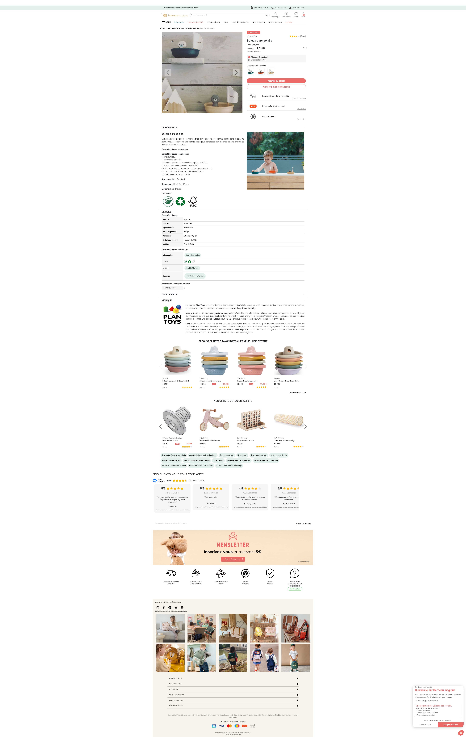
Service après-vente (223, 715)
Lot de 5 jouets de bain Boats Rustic (286, 381)
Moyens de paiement (194, 715)
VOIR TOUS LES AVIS (303, 523)
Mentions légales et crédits (270, 715)
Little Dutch (204, 378)
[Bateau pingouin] (261, 71)
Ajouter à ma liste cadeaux (276, 87)
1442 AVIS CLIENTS (196, 480)
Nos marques (259, 22)
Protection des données (254, 715)
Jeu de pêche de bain (259, 455)
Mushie (165, 378)
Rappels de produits (240, 715)
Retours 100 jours (280, 7)
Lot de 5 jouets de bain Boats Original (175, 381)
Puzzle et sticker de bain (171, 460)
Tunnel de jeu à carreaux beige (284, 440)
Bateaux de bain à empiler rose (247, 381)
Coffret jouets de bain (278, 455)
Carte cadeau (172, 715)
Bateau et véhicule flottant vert (201, 466)
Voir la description (253, 45)
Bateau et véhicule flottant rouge (229, 466)
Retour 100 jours (182, 715)
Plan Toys (187, 219)
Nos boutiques (275, 22)
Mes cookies (233, 717)
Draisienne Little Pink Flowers (210, 440)
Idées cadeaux (213, 22)
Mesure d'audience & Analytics (427, 713)
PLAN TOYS (252, 36)
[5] (187, 387)
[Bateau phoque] (271, 71)
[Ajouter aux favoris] (305, 48)
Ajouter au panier (276, 81)
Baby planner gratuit (261, 7)
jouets (229, 305)
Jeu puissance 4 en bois (245, 440)
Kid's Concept (242, 438)
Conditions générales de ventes (288, 715)
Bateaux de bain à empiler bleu (210, 381)
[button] (461, 733)
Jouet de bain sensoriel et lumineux (202, 455)
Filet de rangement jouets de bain (197, 460)
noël (262, 319)
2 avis (303, 36)
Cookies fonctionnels (424, 710)
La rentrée (179, 22)
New (226, 22)
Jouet (169, 28)
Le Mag (289, 22)
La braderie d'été (195, 22)
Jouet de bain (176, 28)
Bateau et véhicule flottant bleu (174, 466)
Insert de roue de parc (170, 440)
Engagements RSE (298, 7)
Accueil (162, 28)
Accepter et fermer (450, 725)
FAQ (232, 715)
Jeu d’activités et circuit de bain (174, 455)
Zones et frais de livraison (208, 715)
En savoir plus (425, 725)
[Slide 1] (165, 110)
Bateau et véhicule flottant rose (266, 460)
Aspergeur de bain (227, 455)
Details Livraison (299, 98)
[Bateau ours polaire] (250, 71)
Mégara (238, 735)
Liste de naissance (240, 22)
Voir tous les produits (298, 392)
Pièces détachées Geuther (172, 438)
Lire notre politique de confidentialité (427, 701)
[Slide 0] (163, 110)
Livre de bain (242, 455)
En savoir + (301, 109)
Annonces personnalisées (426, 715)
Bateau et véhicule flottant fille (238, 460)
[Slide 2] (167, 110)
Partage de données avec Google (428, 708)
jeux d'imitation (266, 316)
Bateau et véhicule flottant (191, 28)
